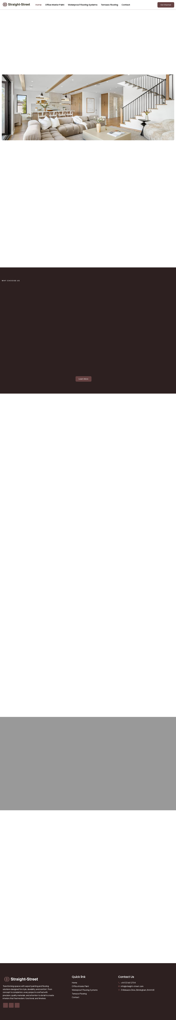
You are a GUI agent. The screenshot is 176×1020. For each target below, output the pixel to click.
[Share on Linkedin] (17, 1005)
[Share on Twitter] (11, 1005)
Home (38, 4)
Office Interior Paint (54, 4)
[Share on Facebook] (5, 1005)
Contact (126, 4)
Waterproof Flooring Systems (82, 4)
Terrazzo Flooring (109, 4)
